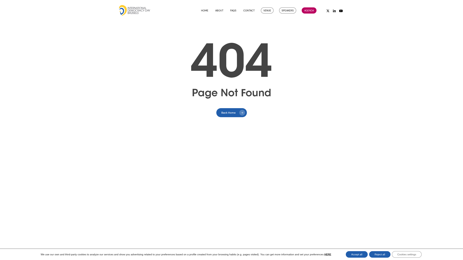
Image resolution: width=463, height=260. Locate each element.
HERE (327, 254)
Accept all (356, 254)
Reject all (380, 254)
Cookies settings (406, 254)
